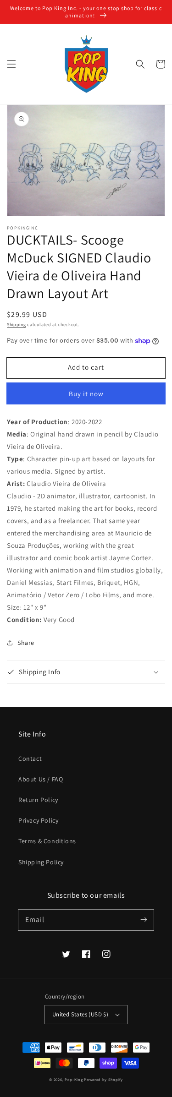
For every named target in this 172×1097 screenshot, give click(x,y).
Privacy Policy (38, 820)
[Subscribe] (143, 920)
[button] (11, 64)
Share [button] (25, 643)
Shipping (16, 324)
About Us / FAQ (40, 779)
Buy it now (86, 393)
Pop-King (74, 1079)
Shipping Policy (41, 862)
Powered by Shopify (103, 1079)
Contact (30, 758)
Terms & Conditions (47, 841)
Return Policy (38, 800)
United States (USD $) (80, 1014)
